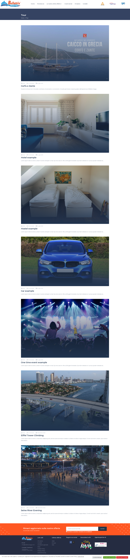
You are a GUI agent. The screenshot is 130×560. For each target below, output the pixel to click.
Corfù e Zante (28, 86)
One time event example (34, 362)
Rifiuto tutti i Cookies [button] (122, 557)
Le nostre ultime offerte (54, 4)
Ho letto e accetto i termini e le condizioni (79, 531)
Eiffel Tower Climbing (32, 435)
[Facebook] (71, 542)
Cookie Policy (41, 548)
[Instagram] (73, 542)
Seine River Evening (31, 510)
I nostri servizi (68, 4)
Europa (54, 543)
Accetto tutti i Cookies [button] (109, 557)
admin (23, 83)
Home (33, 4)
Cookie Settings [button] (97, 557)
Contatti (85, 4)
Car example (27, 291)
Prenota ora (40, 4)
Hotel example (28, 157)
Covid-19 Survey (42, 552)
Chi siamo (77, 4)
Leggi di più (81, 556)
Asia (53, 545)
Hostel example (29, 228)
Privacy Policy (41, 550)
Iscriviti (102, 528)
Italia (53, 541)
